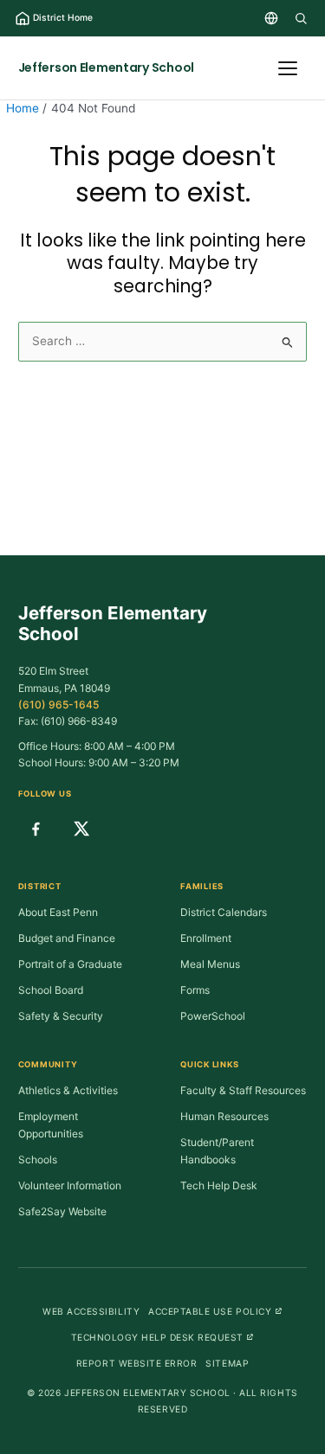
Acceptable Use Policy (215, 1310)
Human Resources (224, 1116)
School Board (50, 989)
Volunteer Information (69, 1185)
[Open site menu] (288, 68)
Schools (37, 1159)
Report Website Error (136, 1363)
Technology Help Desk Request (163, 1336)
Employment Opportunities (50, 1125)
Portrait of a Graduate (70, 964)
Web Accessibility (91, 1311)
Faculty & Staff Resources (243, 1090)
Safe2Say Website (62, 1211)
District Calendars (223, 912)
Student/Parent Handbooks (217, 1151)
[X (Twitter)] (81, 828)
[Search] (301, 18)
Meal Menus (210, 964)
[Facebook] (35, 828)
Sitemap (227, 1363)
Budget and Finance (66, 938)
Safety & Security (60, 1015)
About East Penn (58, 912)
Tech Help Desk (218, 1185)
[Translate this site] (271, 18)
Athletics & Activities (68, 1090)
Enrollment (205, 938)
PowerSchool (212, 1015)
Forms (195, 989)
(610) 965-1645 (58, 704)
